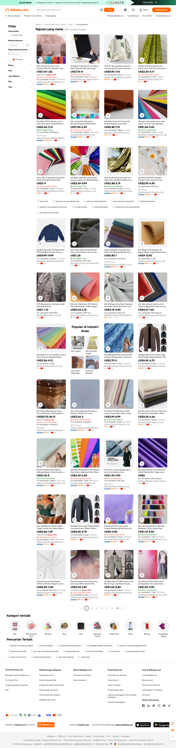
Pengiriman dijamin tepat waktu (51, 685)
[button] (101, 9)
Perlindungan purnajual (48, 690)
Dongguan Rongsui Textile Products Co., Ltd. (85, 79)
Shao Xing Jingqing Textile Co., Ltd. (118, 366)
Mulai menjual (147, 680)
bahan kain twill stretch (42, 657)
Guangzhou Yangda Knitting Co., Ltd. (152, 135)
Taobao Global (98, 736)
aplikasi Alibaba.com (124, 725)
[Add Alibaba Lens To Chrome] (46, 724)
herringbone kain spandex (49, 213)
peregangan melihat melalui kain (100, 646)
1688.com (61, 736)
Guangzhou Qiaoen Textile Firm (150, 79)
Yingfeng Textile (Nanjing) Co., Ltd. (151, 261)
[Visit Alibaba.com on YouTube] (164, 705)
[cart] (134, 10)
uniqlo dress (85, 657)
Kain (71, 24)
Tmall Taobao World (75, 736)
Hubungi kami (113, 680)
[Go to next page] (122, 608)
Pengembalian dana (115, 690)
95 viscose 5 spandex (18, 651)
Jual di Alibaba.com (149, 675)
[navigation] (19, 317)
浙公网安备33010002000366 (130, 744)
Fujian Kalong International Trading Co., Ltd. (51, 191)
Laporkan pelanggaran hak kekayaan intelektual (122, 696)
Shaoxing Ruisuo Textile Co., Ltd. (49, 366)
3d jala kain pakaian (148, 201)
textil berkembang (101, 207)
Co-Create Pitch (11, 680)
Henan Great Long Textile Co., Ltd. (117, 264)
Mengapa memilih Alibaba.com (17, 675)
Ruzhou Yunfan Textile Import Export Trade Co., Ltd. (118, 191)
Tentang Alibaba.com (14, 670)
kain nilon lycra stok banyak (123, 201)
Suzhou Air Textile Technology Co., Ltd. (85, 315)
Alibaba (38, 24)
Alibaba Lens (20, 725)
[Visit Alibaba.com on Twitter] (153, 705)
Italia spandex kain (72, 651)
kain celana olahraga (66, 657)
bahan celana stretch (19, 657)
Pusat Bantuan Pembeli (117, 675)
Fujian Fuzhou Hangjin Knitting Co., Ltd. (51, 82)
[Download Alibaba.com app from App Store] (143, 724)
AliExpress (51, 736)
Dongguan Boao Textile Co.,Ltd (82, 135)
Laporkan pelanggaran (116, 702)
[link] (172, 723)
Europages (125, 736)
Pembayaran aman (46, 675)
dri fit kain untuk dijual (95, 651)
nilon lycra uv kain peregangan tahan (133, 646)
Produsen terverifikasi (82, 675)
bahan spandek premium (136, 651)
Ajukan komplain (114, 685)
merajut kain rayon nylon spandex (127, 207)
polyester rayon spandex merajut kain (53, 207)
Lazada (88, 736)
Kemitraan (146, 695)
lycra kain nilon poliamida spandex (46, 651)
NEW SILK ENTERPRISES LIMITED (117, 315)
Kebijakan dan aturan (47, 700)
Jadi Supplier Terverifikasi (152, 690)
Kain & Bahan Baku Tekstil (55, 24)
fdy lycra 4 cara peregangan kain (67, 201)
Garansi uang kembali (47, 680)
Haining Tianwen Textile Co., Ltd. (83, 191)
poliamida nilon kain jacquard (70, 646)
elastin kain (44, 201)
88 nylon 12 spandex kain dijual (22, 646)
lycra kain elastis (46, 646)
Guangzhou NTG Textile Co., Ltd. (117, 132)
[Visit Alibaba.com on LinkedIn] (148, 705)
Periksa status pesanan (151, 685)
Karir (7, 690)
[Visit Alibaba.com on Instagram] (158, 705)
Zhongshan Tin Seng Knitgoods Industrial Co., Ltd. (85, 263)
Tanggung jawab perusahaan (16, 685)
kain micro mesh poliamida (96, 201)
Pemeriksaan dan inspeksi (49, 695)
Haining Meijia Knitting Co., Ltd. (49, 315)
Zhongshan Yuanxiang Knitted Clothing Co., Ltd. (51, 261)
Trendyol (115, 736)
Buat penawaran (79, 680)
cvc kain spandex (81, 207)
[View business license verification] (111, 744)
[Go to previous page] (81, 608)
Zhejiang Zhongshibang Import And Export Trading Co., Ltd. (118, 77)
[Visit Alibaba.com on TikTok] (169, 705)
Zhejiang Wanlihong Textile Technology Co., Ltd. (152, 315)
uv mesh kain (115, 651)
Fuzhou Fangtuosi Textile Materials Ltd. (51, 138)
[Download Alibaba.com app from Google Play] (162, 724)
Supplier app (83, 725)
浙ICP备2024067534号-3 (154, 744)
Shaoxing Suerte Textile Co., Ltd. (151, 192)
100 (117, 608)
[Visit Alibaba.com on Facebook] (143, 705)
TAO (108, 736)
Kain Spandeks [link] (82, 24)
